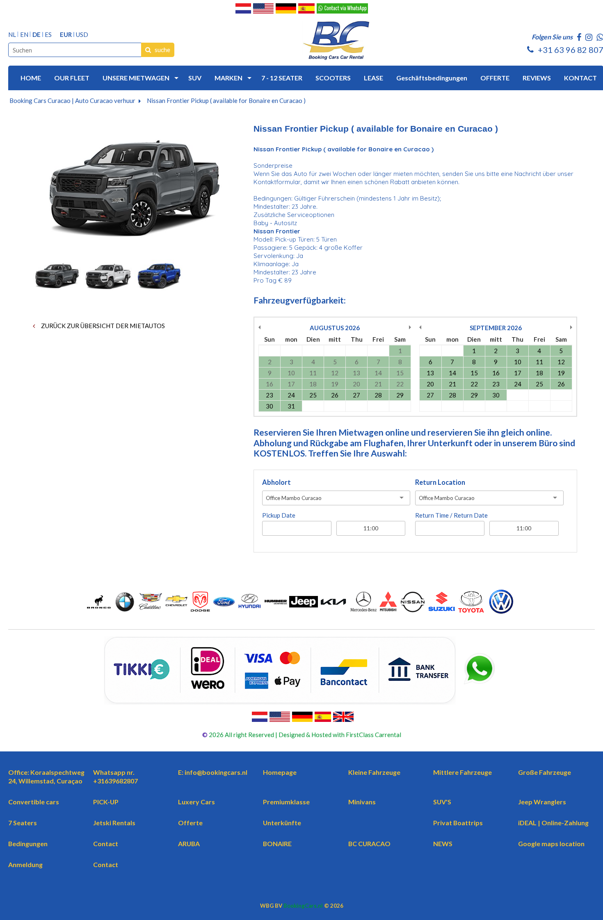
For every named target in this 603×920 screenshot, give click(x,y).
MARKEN (228, 78)
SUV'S (442, 802)
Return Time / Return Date (451, 515)
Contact (105, 843)
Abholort (276, 482)
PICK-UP (106, 802)
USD (82, 34)
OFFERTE (494, 78)
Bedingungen (28, 843)
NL (12, 34)
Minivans (362, 802)
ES (48, 34)
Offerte (190, 822)
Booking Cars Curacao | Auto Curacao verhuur (72, 100)
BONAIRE (277, 843)
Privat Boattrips (458, 822)
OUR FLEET (71, 78)
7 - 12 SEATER (281, 78)
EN (24, 34)
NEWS (442, 843)
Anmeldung (25, 864)
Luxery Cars (196, 802)
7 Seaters (22, 822)
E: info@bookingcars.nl (212, 772)
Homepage (280, 772)
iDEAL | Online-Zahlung (553, 822)
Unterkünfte (282, 822)
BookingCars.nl (303, 905)
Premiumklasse (286, 802)
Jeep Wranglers (542, 802)
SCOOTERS (333, 78)
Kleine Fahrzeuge (374, 772)
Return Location (440, 482)
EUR (66, 34)
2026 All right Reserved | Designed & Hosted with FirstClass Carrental (304, 734)
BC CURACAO (369, 843)
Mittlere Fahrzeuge (462, 772)
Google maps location (551, 843)
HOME (31, 78)
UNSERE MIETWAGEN (136, 78)
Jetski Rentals (114, 822)
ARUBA (189, 843)
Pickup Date (278, 515)
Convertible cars (33, 802)
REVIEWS (537, 78)
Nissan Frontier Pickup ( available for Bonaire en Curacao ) (226, 100)
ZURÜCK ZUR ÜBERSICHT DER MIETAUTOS (102, 325)
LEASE (373, 78)
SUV (194, 78)
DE (36, 34)
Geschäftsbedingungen (431, 78)
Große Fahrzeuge (544, 772)
